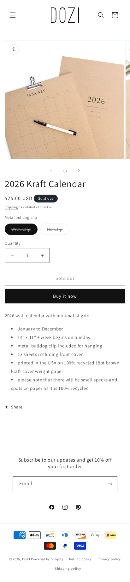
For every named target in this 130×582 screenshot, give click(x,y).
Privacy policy (109, 559)
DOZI (26, 559)
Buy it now (65, 296)
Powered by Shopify (47, 559)
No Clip (58, 230)
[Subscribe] (110, 483)
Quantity (13, 243)
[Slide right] (79, 171)
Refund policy (80, 559)
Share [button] (17, 407)
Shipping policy (68, 568)
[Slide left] (51, 171)
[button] (13, 15)
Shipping (11, 207)
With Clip (24, 230)
